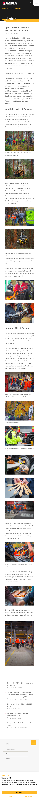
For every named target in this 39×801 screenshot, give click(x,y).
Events (8, 758)
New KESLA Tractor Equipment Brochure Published (17, 715)
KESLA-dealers (16, 8)
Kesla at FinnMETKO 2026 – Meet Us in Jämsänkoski (20, 684)
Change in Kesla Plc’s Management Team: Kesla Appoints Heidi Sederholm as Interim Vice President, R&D (20, 695)
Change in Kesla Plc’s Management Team (19, 724)
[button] (5, 775)
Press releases (10, 749)
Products (5, 8)
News (8, 744)
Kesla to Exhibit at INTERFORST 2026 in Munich (20, 705)
